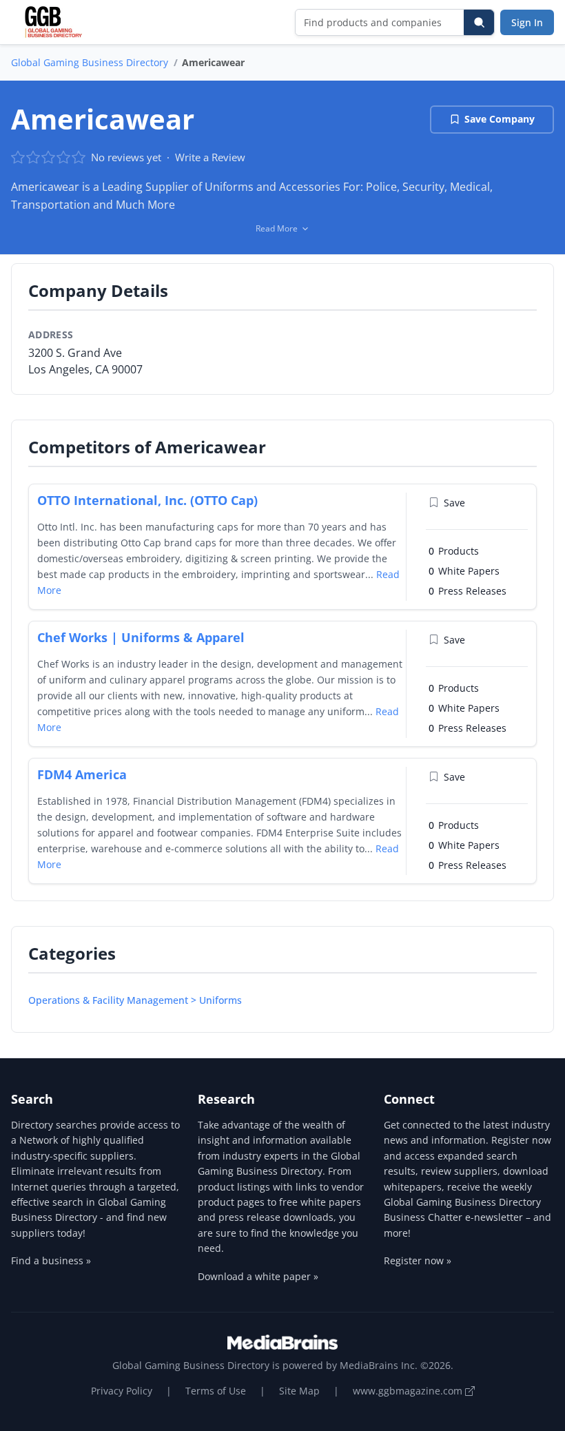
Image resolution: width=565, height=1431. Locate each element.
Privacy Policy (121, 1390)
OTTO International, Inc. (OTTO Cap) (147, 500)
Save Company (499, 118)
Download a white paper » (258, 1276)
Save (454, 502)
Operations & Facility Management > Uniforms (135, 1000)
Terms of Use (215, 1390)
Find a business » (51, 1260)
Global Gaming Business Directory (89, 62)
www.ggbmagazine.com (409, 1390)
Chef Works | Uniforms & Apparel (141, 637)
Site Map (299, 1390)
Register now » (417, 1260)
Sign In (527, 22)
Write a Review (210, 157)
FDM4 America (82, 774)
